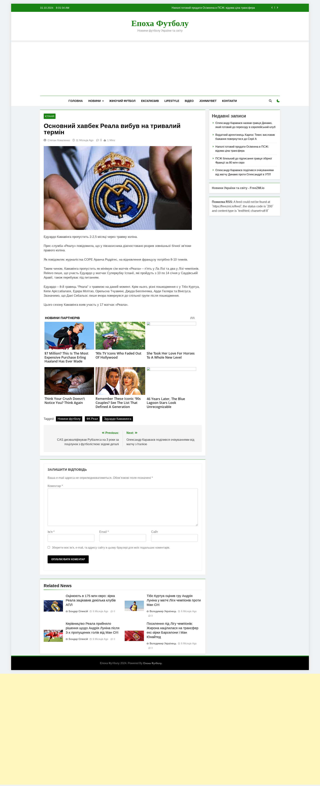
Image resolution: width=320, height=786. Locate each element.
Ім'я (51, 531)
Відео (189, 100)
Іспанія (49, 116)
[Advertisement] (160, 68)
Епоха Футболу (160, 23)
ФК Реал (92, 418)
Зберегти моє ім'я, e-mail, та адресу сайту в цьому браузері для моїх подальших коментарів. (111, 547)
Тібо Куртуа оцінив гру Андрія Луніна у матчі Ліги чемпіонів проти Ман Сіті (174, 600)
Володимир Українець (163, 611)
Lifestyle (171, 100)
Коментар (55, 486)
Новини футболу (69, 418)
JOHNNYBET (207, 100)
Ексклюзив (150, 100)
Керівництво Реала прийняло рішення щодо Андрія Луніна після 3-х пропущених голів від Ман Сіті (92, 628)
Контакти (229, 100)
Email (104, 531)
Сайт (154, 531)
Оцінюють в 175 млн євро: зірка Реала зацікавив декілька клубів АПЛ (91, 600)
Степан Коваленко (59, 140)
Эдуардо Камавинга (117, 418)
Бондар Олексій (78, 611)
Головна (76, 100)
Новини (94, 100)
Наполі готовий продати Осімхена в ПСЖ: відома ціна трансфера (213, 7)
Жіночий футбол (122, 100)
